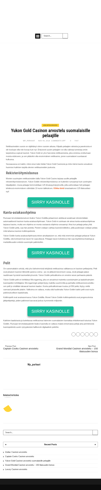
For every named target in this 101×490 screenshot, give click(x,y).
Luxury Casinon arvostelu (16, 469)
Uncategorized (50, 125)
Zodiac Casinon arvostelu (16, 452)
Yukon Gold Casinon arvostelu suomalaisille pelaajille (27, 461)
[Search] (65, 35)
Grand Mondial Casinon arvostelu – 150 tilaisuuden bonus (77, 349)
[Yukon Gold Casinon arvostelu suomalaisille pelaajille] (50, 85)
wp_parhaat (29, 141)
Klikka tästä (59, 188)
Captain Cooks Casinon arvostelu (20, 347)
